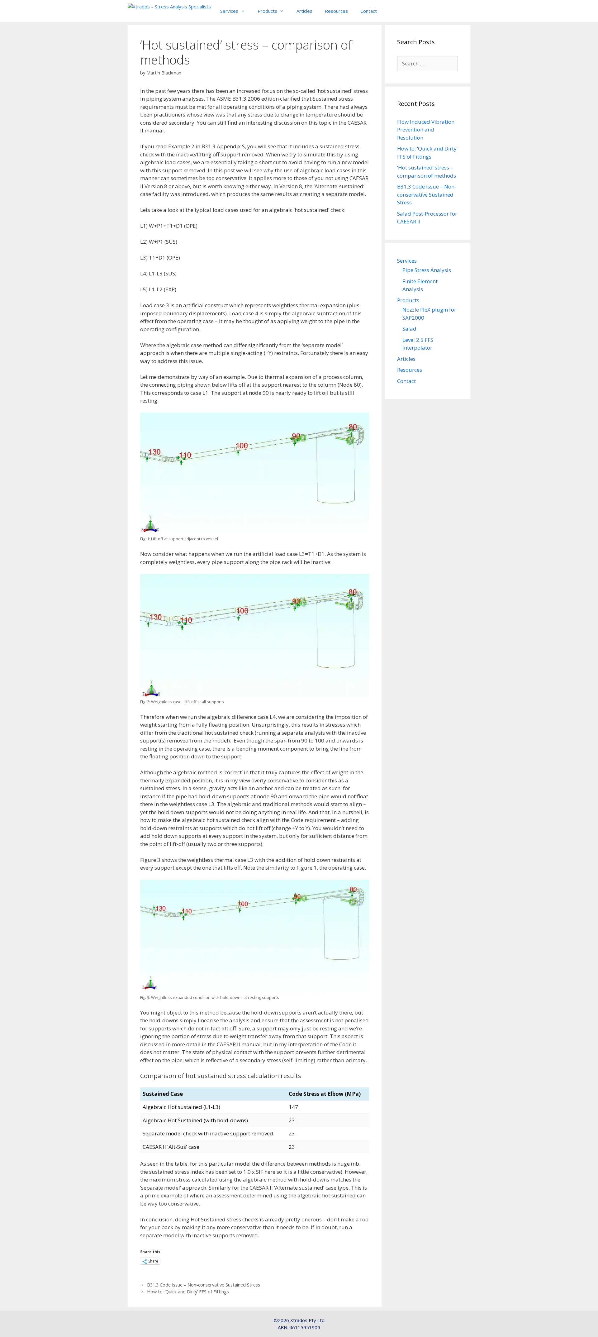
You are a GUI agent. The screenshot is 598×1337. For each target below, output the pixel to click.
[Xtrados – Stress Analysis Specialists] (169, 9)
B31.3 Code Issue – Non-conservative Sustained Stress (203, 1285)
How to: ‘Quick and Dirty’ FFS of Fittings (188, 1292)
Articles (304, 11)
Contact (368, 11)
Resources (336, 11)
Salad (409, 328)
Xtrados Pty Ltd (307, 1320)
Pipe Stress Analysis (426, 270)
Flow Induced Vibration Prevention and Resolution (425, 129)
